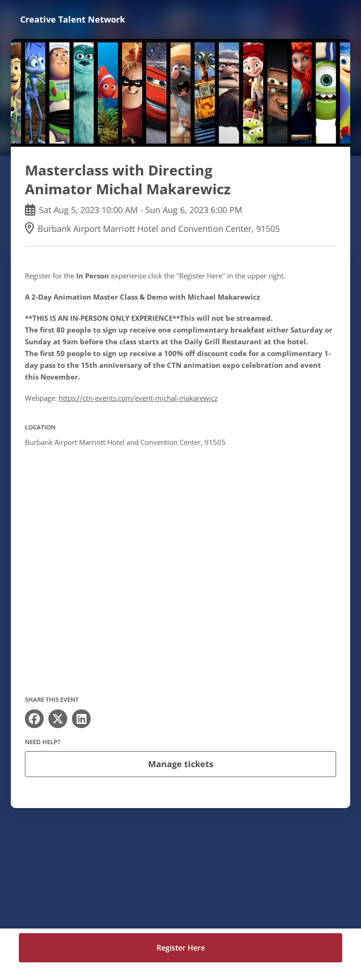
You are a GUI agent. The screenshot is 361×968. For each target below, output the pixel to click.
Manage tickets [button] (180, 764)
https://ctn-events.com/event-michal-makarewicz (138, 398)
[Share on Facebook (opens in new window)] (34, 718)
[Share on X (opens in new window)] (57, 718)
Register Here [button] (181, 948)
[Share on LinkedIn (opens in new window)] (81, 718)
